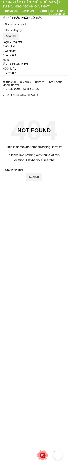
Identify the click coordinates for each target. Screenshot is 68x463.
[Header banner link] (34, 231)
